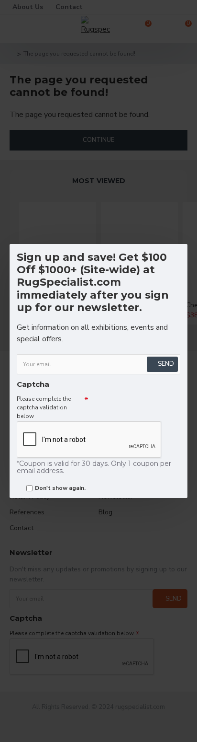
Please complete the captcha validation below (44, 407)
